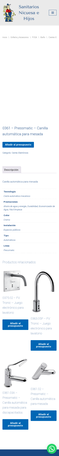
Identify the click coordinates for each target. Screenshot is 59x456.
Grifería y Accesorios (19, 37)
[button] (52, 449)
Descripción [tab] (11, 169)
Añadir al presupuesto (18, 144)
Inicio (4, 37)
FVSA (34, 37)
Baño (42, 37)
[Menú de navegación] (53, 12)
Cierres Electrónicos (20, 153)
